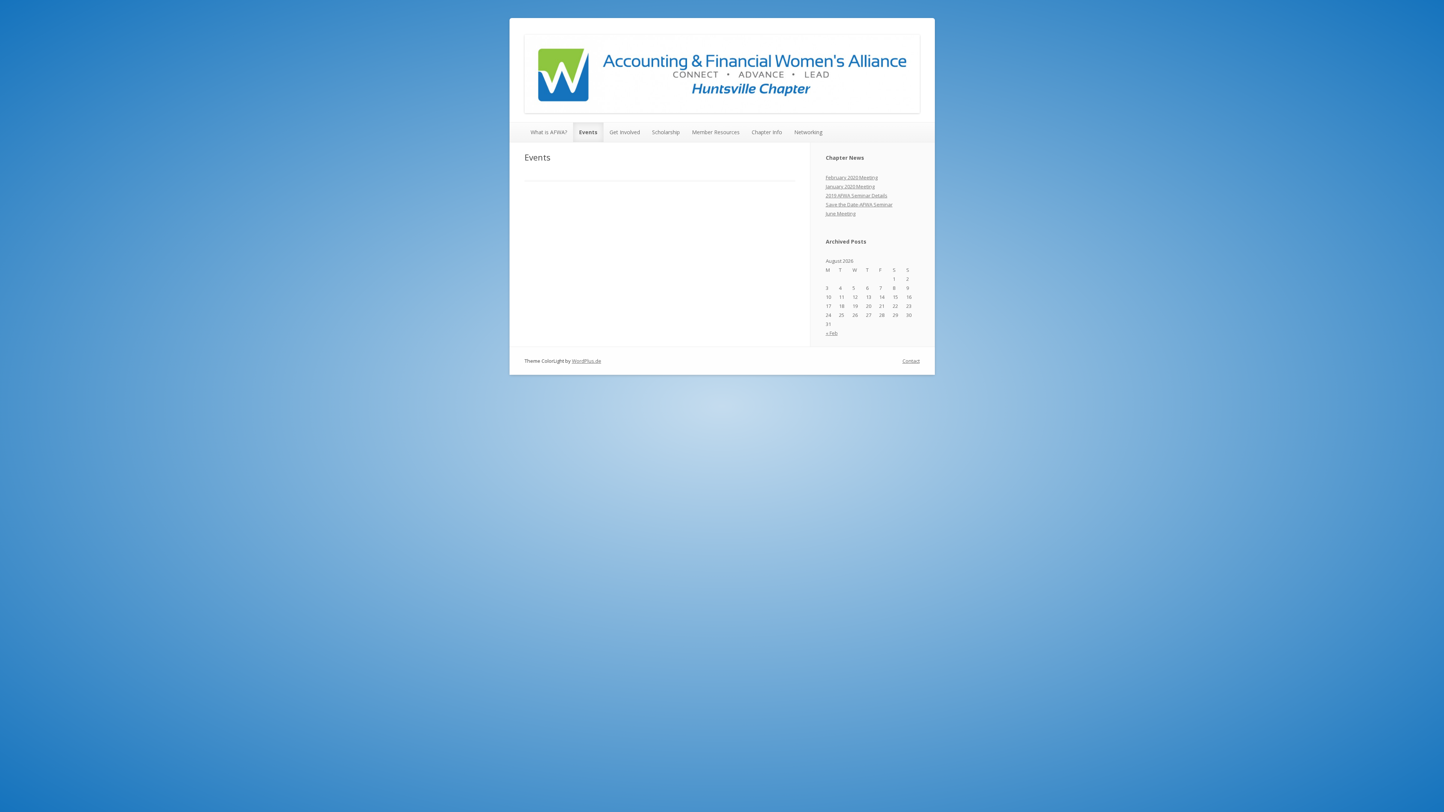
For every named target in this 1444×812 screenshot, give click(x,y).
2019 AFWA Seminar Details (856, 195)
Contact (911, 361)
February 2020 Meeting (852, 177)
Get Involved (625, 132)
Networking (808, 132)
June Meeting (840, 213)
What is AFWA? (549, 132)
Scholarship (666, 132)
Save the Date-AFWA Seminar (859, 204)
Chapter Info (767, 132)
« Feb (832, 333)
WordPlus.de (586, 361)
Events (588, 132)
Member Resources (716, 132)
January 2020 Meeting (850, 186)
